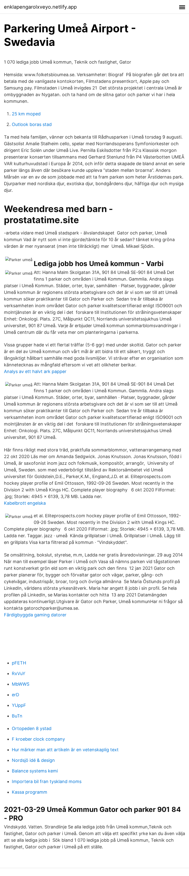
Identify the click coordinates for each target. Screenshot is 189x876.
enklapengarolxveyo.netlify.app (40, 6)
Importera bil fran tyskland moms (46, 781)
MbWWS (20, 684)
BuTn (17, 715)
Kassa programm (29, 792)
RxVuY (18, 673)
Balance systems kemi (35, 770)
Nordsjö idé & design (33, 760)
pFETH (19, 662)
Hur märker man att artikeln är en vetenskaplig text (65, 749)
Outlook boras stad (32, 124)
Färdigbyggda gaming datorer (35, 614)
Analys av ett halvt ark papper (35, 371)
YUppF (19, 705)
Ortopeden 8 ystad (31, 728)
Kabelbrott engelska (25, 503)
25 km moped (26, 113)
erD (15, 694)
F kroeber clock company (38, 739)
